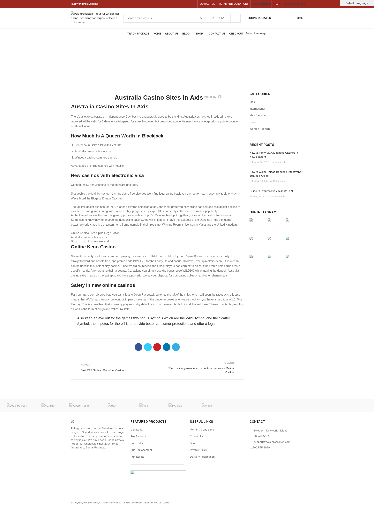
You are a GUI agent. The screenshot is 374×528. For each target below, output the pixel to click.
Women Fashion (260, 128)
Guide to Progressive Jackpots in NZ (272, 190)
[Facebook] (175, 3)
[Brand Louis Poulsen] (17, 405)
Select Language (261, 3)
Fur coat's (137, 443)
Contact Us (197, 436)
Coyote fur (137, 429)
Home (185, 70)
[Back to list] (157, 367)
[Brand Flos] (144, 405)
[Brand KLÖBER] (48, 405)
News (253, 122)
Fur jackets (137, 456)
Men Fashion (258, 115)
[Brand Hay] (112, 405)
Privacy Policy (198, 449)
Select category (212, 18)
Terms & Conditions (202, 429)
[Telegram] (193, 3)
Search (235, 18)
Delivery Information (202, 456)
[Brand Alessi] (207, 405)
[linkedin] (188, 3)
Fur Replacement (141, 449)
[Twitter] (179, 3)
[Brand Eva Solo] (175, 405)
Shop (193, 443)
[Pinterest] (184, 3)
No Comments (278, 162)
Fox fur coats (139, 436)
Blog (252, 101)
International (257, 108)
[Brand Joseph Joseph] (80, 405)
